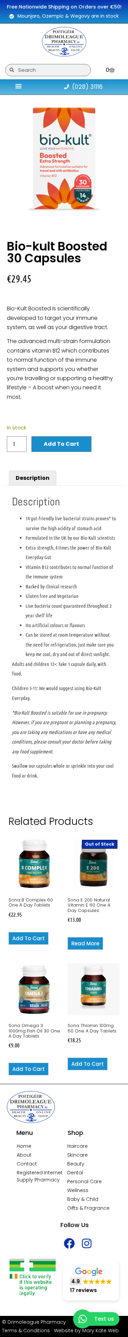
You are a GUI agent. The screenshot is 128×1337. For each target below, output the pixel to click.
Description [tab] (32, 478)
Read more (85, 943)
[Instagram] (87, 1243)
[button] (91, 1281)
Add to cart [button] (28, 938)
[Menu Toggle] (18, 86)
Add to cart (61, 444)
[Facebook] (69, 1243)
